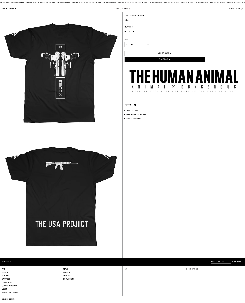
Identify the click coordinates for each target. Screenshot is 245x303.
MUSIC (4, 289)
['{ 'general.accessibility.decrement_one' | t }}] (125, 31)
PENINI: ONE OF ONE (10, 292)
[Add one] (133, 31)
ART (3, 269)
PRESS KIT (67, 272)
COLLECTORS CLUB (9, 285)
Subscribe (236, 261)
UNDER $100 (6, 282)
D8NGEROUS (11, 299)
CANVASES (6, 279)
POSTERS (5, 275)
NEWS (65, 269)
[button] (61, 73)
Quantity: (129, 26)
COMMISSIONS (68, 279)
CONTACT (67, 275)
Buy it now (163, 59)
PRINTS (5, 272)
